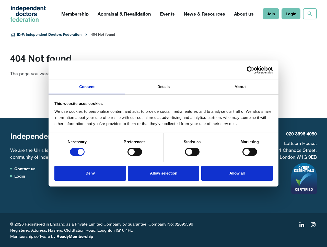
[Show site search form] (310, 13)
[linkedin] (302, 225)
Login (291, 13)
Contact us (25, 168)
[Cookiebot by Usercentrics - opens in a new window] (250, 70)
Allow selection (163, 173)
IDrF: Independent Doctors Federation (49, 34)
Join (271, 13)
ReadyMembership (74, 236)
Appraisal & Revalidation (124, 14)
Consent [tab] (87, 86)
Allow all (237, 173)
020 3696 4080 (301, 134)
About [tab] (240, 86)
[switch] (134, 152)
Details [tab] (163, 86)
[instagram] (313, 225)
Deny (90, 173)
